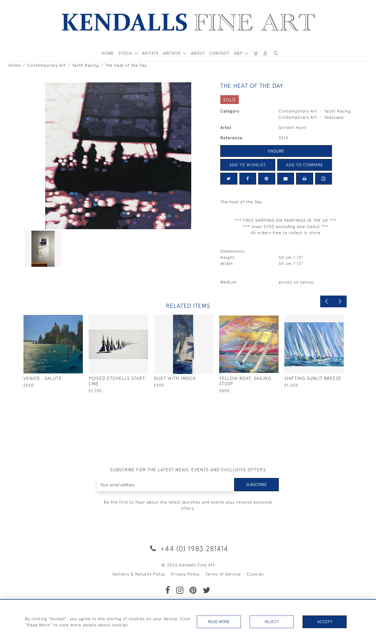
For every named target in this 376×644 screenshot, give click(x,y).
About (198, 53)
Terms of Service (223, 574)
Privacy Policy (185, 574)
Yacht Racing (85, 65)
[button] (276, 53)
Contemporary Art (46, 65)
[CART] (255, 53)
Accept (324, 621)
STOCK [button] (126, 53)
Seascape (334, 117)
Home (15, 65)
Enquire (276, 151)
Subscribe (256, 484)
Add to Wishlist (247, 164)
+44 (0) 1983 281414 (193, 548)
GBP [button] (239, 53)
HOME (108, 53)
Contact (219, 53)
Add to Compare (304, 164)
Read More (219, 621)
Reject (272, 621)
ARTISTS (150, 53)
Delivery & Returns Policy (139, 574)
